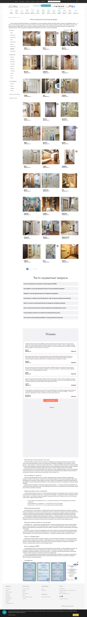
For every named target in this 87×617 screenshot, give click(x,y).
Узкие (11, 75)
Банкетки (12, 83)
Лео (63, 189)
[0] (69, 7)
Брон (25, 166)
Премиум (12, 68)
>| (36, 269)
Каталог (16, 1)
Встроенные (12, 61)
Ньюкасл (26, 237)
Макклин (64, 213)
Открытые (12, 66)
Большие (12, 57)
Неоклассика (12, 46)
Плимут (45, 237)
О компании (22, 1)
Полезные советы (9, 592)
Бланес (64, 142)
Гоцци (44, 166)
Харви (25, 95)
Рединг (26, 260)
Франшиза (43, 1)
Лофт (11, 39)
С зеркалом (12, 70)
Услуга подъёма (25, 593)
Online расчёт (37, 5)
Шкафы (11, 90)
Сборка (23, 595)
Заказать (26, 51)
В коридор (12, 59)
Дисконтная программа (45, 596)
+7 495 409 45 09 (62, 588)
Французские (12, 51)
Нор (44, 95)
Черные (11, 77)
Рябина (64, 260)
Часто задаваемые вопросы (27, 596)
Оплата (38, 1)
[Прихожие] (32, 38)
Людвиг (45, 213)
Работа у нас (8, 593)
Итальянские (12, 35)
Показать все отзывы (51, 400)
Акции (42, 588)
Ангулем (64, 119)
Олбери (64, 95)
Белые (11, 32)
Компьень (46, 189)
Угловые (12, 73)
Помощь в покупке (26, 588)
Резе (44, 260)
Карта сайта (8, 600)
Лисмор (26, 213)
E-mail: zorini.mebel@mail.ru (64, 593)
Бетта (44, 48)
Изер (63, 71)
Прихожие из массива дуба (14, 94)
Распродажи (43, 590)
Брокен (64, 48)
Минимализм (12, 41)
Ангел (25, 119)
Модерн (11, 44)
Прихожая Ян (65, 237)
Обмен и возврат (9, 598)
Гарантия (24, 598)
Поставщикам (8, 596)
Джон (25, 189)
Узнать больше (11, 615)
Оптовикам (8, 595)
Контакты (27, 1)
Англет (45, 119)
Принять (76, 615)
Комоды (11, 86)
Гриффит (64, 166)
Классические (13, 37)
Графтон (45, 71)
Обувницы (12, 88)
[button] (48, 582)
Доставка (33, 1)
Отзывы (7, 590)
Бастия (45, 142)
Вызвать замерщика (47, 5)
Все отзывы (52, 407)
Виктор (26, 71)
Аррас (25, 142)
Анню (25, 48)
